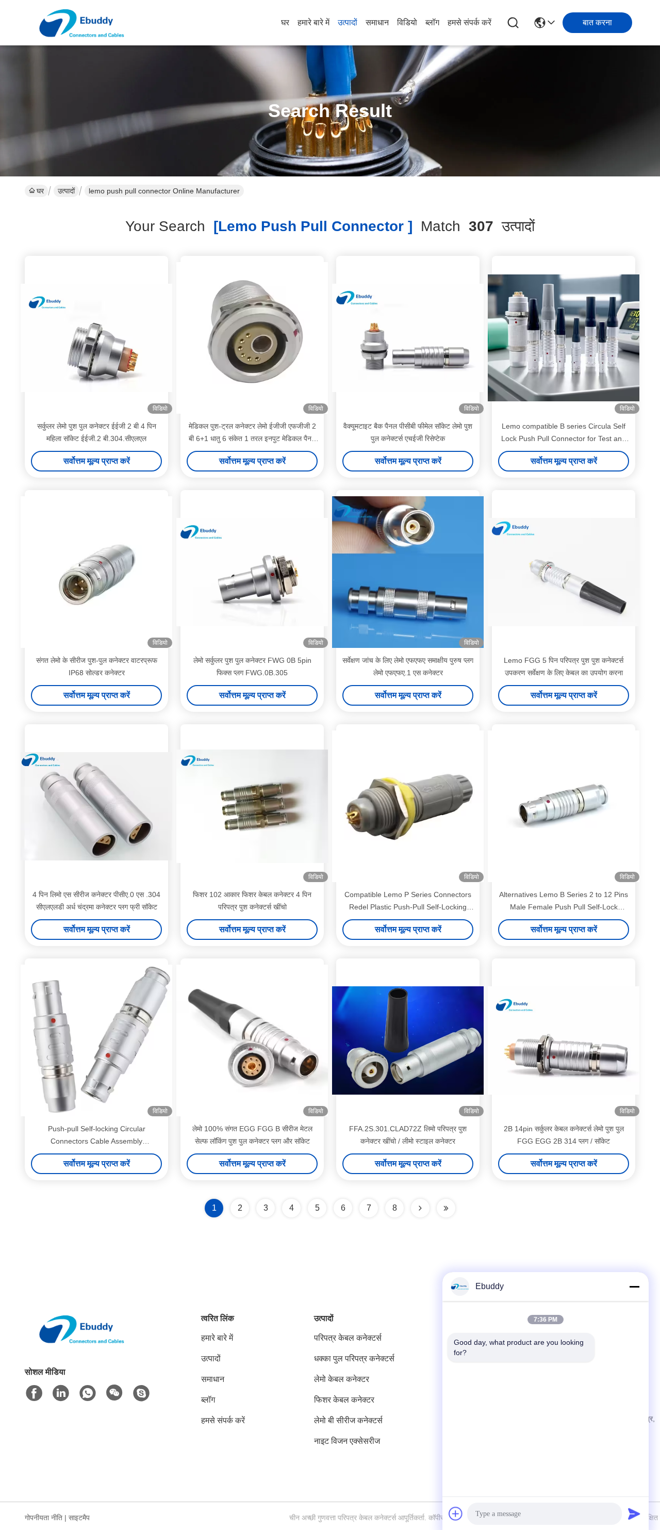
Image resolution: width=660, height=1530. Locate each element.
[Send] (634, 1513)
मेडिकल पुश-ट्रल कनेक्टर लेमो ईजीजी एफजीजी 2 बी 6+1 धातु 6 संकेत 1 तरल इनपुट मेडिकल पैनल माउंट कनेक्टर (252, 438)
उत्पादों (347, 22)
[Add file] (456, 1513)
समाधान (377, 22)
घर (285, 22)
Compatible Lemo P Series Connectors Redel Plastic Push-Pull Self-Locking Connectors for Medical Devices (407, 906)
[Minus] (634, 1286)
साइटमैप (79, 1517)
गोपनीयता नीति (43, 1517)
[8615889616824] (87, 1393)
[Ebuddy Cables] (141, 1393)
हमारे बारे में (313, 22)
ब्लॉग (432, 22)
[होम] (81, 1341)
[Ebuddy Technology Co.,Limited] (81, 22)
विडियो (407, 22)
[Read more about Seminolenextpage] (420, 1208)
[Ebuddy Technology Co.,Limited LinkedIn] (61, 1393)
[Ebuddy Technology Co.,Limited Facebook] (34, 1393)
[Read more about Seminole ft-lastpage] (446, 1208)
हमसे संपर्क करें (469, 22)
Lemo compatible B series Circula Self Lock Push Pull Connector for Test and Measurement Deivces (563, 438)
